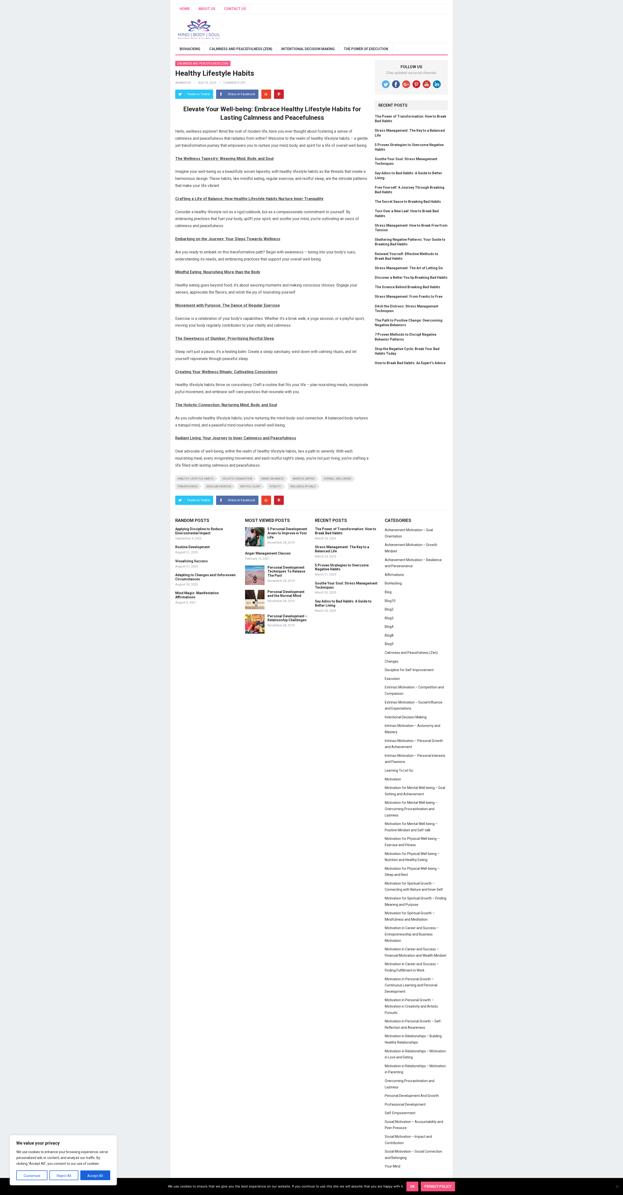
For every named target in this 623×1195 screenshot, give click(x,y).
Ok (412, 1186)
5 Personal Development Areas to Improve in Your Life (287, 533)
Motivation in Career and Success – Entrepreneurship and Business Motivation (412, 934)
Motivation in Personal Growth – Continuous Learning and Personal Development (411, 985)
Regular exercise (219, 486)
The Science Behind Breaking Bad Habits (407, 287)
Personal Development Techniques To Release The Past (286, 571)
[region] (63, 1160)
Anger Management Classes (268, 553)
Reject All (64, 1176)
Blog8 (389, 635)
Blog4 (389, 627)
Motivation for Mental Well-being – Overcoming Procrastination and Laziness (411, 809)
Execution (392, 679)
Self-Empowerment (400, 1113)
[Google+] (266, 94)
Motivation (393, 779)
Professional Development (405, 1104)
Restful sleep (250, 486)
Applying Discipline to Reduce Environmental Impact (199, 531)
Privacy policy (437, 1186)
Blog (388, 592)
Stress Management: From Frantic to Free (408, 296)
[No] (616, 1186)
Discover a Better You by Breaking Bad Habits (411, 277)
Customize (32, 1176)
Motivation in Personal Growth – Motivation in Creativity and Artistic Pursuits (411, 1006)
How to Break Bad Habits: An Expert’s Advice (410, 363)
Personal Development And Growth (412, 1096)
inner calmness (272, 478)
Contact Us (235, 9)
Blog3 (389, 618)
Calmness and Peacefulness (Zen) (240, 49)
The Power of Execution (366, 49)
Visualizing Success (191, 561)
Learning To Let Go (399, 770)
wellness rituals (303, 486)
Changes (391, 661)
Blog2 (389, 609)
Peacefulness (188, 486)
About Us (206, 9)
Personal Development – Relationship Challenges (287, 618)
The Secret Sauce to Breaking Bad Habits (408, 202)
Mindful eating (304, 478)
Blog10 (390, 601)
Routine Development (192, 547)
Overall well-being (337, 478)
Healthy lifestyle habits (195, 478)
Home (185, 9)
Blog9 (389, 644)
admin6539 (183, 82)
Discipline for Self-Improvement (409, 670)
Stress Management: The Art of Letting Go (409, 268)
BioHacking (190, 49)
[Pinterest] (279, 94)
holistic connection (237, 478)
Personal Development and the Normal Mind (285, 594)
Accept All (95, 1176)
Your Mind (392, 1166)
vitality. (275, 486)
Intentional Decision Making (308, 49)
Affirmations (394, 575)
